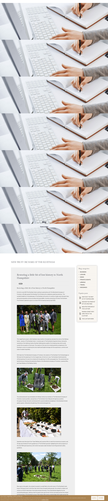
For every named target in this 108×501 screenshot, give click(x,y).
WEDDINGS (83, 287)
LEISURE (82, 274)
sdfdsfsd (82, 282)
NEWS (82, 277)
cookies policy (45, 499)
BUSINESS (83, 272)
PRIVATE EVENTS (85, 279)
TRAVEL (82, 285)
